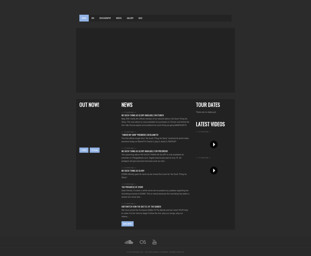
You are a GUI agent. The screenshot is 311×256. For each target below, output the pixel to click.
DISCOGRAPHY (105, 18)
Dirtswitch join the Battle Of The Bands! (141, 206)
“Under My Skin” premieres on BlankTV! (139, 134)
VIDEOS (119, 18)
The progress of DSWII (132, 187)
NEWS (84, 18)
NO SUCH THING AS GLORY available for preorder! (144, 151)
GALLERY (130, 18)
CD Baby (94, 150)
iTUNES (84, 150)
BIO (93, 18)
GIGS (140, 18)
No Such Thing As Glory (132, 170)
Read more (127, 223)
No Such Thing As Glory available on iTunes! (142, 115)
